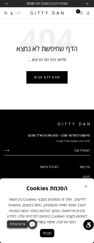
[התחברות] (88, 13)
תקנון (86, 176)
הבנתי (47, 233)
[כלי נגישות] (88, 225)
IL (12, 13)
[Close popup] (86, 186)
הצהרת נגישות (49, 167)
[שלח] (6, 150)
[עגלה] (81, 13)
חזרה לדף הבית (47, 77)
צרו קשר (84, 167)
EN (19, 13)
